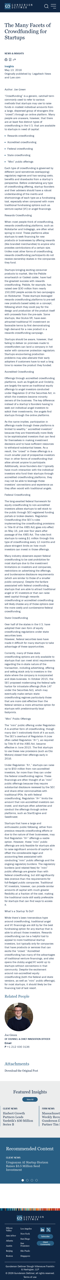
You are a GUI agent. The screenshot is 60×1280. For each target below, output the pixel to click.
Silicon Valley (9, 1229)
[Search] (46, 6)
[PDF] (10, 60)
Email (8, 1043)
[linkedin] (42, 1229)
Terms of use (30, 1277)
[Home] (18, 6)
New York (25, 1233)
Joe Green (11, 1035)
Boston (9, 1256)
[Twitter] (48, 1229)
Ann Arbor (11, 1235)
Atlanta (9, 1240)
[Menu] (52, 6)
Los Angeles (26, 1228)
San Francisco (25, 1244)
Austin (9, 1246)
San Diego (25, 1239)
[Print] (6, 60)
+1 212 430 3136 (18, 1047)
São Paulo (25, 1251)
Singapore (25, 1256)
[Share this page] (14, 60)
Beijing (9, 1251)
